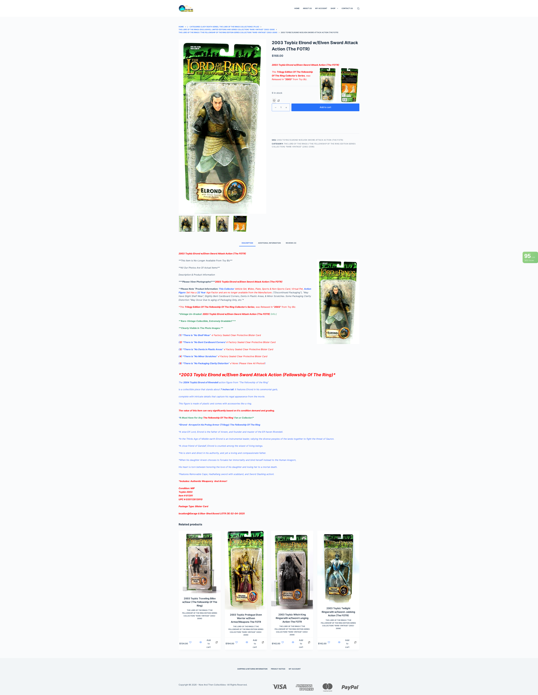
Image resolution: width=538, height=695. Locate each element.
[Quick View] (201, 644)
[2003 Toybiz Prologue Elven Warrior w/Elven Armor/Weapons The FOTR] (246, 570)
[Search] (358, 8)
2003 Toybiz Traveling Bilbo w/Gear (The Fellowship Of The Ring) (199, 602)
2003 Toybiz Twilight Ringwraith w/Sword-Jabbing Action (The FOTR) (338, 612)
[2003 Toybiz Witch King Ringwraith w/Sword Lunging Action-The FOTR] (292, 570)
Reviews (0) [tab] (291, 243)
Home (296, 8)
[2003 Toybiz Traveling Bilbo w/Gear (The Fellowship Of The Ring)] (200, 562)
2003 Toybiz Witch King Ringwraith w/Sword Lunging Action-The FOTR (292, 618)
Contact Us (347, 8)
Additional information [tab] (269, 243)
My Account (321, 8)
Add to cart (325, 107)
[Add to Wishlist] (274, 101)
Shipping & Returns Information (252, 669)
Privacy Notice (278, 669)
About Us (307, 8)
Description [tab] (247, 243)
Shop (333, 8)
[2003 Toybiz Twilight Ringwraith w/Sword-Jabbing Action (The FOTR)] (338, 567)
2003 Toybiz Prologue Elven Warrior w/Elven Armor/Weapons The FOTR (246, 618)
